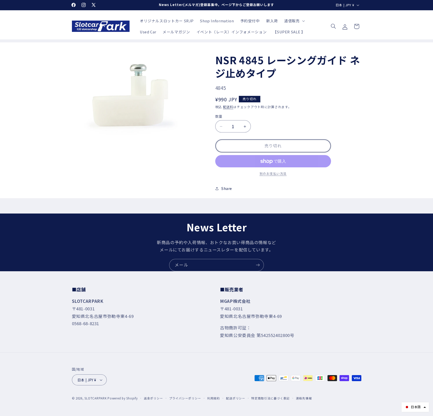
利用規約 (213, 398)
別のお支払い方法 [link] (273, 174)
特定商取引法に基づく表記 (270, 398)
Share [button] (226, 188)
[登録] (258, 265)
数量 (219, 116)
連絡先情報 (304, 398)
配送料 (228, 106)
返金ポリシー (153, 398)
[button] (294, 20)
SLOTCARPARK (95, 398)
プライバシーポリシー (185, 398)
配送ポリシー (235, 398)
